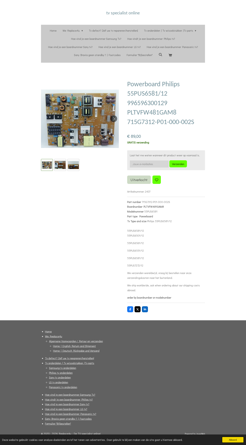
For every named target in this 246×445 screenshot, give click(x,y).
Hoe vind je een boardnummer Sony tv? (67, 404)
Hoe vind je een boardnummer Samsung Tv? (70, 394)
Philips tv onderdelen (61, 372)
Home (48, 331)
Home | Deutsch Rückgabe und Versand (76, 350)
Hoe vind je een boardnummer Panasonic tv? (70, 414)
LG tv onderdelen (58, 382)
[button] (47, 165)
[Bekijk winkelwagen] (170, 55)
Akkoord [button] (233, 439)
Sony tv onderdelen (60, 377)
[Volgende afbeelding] (113, 118)
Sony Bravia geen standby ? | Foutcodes (68, 418)
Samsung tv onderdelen (62, 368)
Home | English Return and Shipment (74, 346)
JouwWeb (200, 433)
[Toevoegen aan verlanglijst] (156, 180)
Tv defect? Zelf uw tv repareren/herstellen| (69, 358)
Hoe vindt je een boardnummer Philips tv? (69, 399)
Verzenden (178, 164)
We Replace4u (53, 336)
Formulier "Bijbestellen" (58, 423)
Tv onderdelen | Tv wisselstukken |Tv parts (69, 363)
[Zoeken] (160, 54)
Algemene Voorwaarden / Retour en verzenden (76, 341)
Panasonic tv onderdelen (63, 387)
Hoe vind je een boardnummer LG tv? (66, 409)
